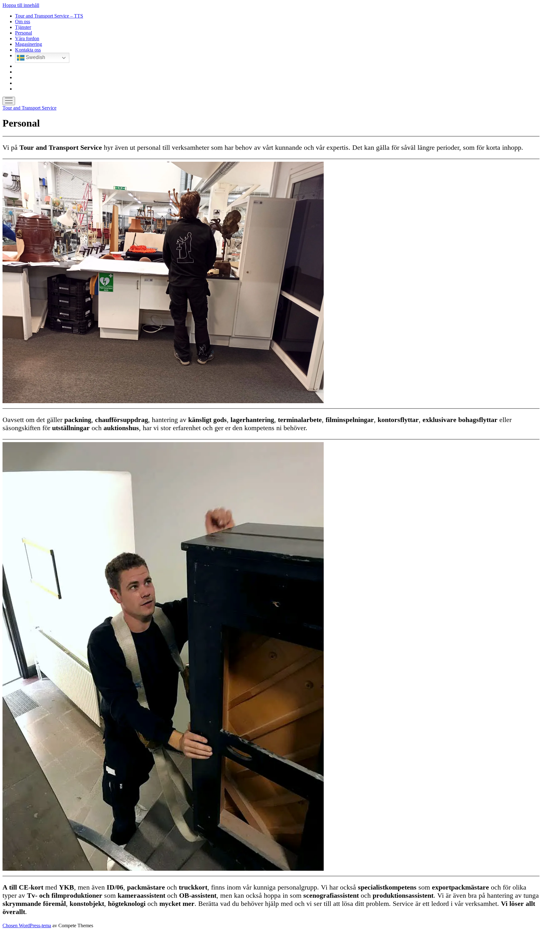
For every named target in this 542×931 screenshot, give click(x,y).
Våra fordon (27, 38)
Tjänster (23, 27)
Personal (23, 32)
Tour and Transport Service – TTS (49, 16)
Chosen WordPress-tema (27, 925)
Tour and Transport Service (29, 108)
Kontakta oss (28, 49)
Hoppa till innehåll (21, 5)
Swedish (34, 57)
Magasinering (28, 44)
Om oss (22, 21)
